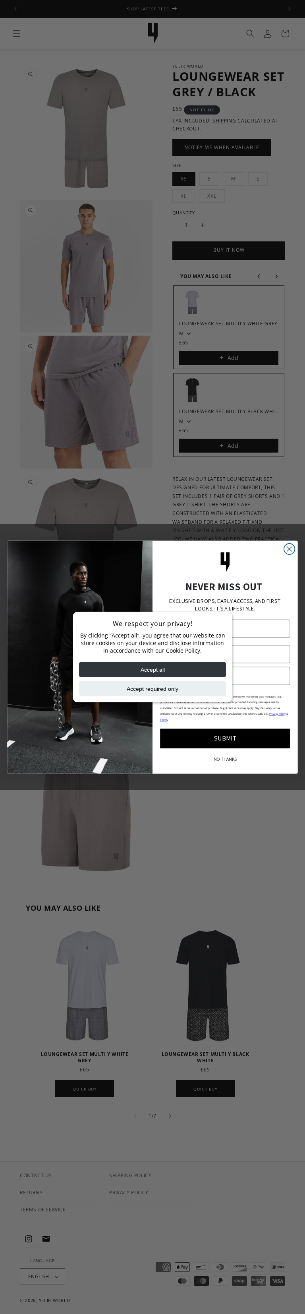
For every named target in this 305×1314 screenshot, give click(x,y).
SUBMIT (225, 738)
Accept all (153, 669)
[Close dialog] (289, 548)
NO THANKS (225, 759)
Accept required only (152, 688)
